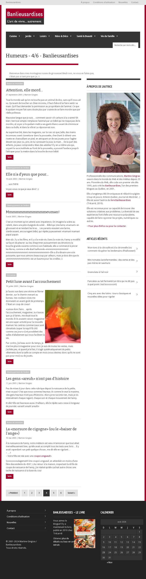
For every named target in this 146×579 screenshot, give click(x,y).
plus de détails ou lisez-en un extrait (63, 541)
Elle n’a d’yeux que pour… (27, 174)
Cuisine (11, 37)
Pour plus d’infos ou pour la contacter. (107, 226)
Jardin (26, 37)
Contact (134, 2)
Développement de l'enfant (18, 168)
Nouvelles (123, 2)
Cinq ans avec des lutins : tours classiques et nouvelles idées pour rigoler (109, 295)
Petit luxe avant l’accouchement (33, 281)
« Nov (109, 562)
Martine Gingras (31, 95)
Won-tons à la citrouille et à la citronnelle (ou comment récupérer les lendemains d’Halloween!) (111, 249)
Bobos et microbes (15, 84)
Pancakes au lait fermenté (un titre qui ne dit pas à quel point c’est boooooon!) (111, 283)
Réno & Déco (59, 37)
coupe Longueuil (42, 456)
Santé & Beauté (82, 37)
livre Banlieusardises (121, 200)
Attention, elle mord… (24, 90)
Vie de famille (105, 37)
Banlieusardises (113, 185)
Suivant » (71, 493)
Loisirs (41, 37)
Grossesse (11, 275)
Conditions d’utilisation (104, 2)
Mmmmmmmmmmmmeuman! (32, 212)
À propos (85, 2)
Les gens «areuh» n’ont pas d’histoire (37, 378)
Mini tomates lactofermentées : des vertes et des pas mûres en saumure (111, 261)
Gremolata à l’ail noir (98, 272)
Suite (10, 157)
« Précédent (13, 493)
